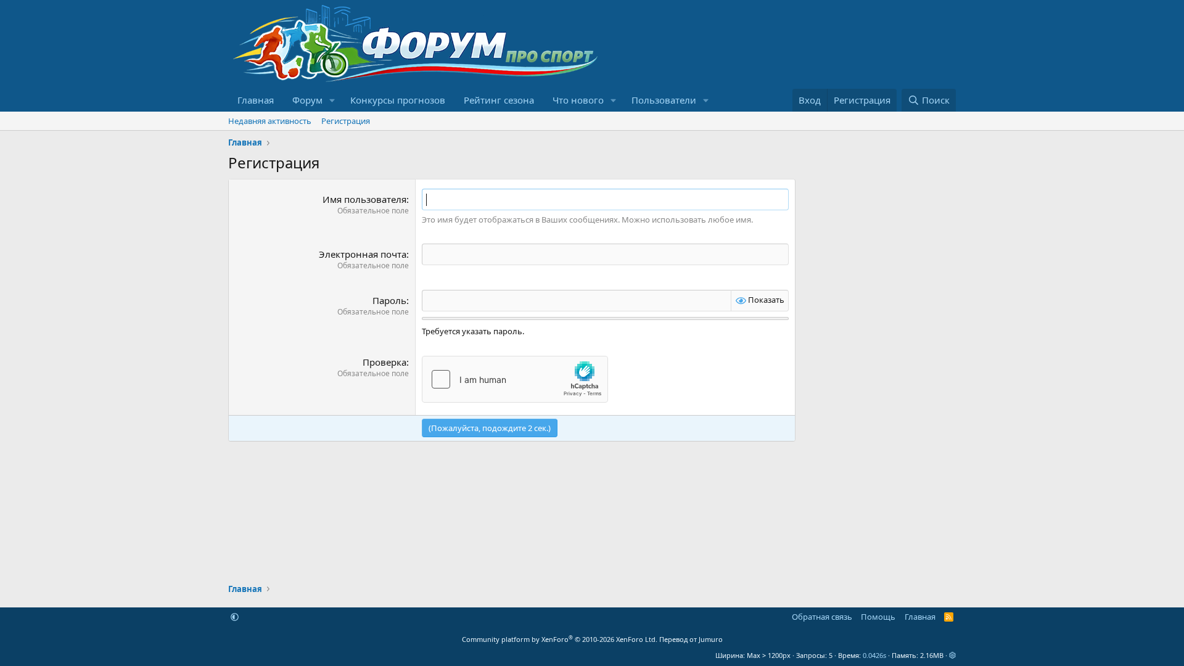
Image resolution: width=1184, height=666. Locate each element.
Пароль (389, 300)
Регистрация (345, 120)
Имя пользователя (364, 199)
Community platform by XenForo (559, 639)
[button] (332, 100)
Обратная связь (822, 616)
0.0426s (874, 655)
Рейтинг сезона (499, 100)
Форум (307, 100)
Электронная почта (362, 254)
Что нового (578, 100)
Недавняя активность (269, 120)
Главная (255, 100)
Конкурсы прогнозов (397, 100)
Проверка (384, 362)
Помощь (878, 616)
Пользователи (663, 100)
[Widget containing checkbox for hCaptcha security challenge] (515, 379)
